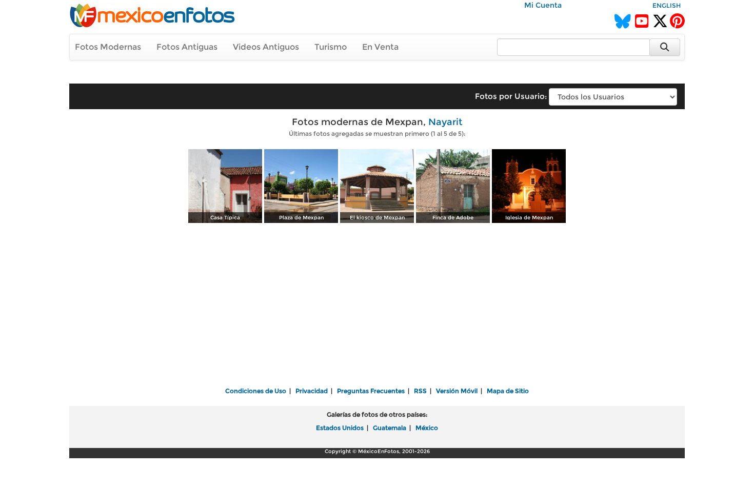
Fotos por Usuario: (511, 96)
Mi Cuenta (543, 5)
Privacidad (311, 391)
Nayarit (445, 122)
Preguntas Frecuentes (371, 391)
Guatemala (389, 428)
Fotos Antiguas (186, 47)
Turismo (330, 47)
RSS (420, 391)
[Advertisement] (377, 306)
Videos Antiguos (266, 47)
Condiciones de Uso (255, 391)
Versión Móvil (457, 391)
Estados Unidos (340, 428)
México (426, 428)
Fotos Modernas (108, 47)
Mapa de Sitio (508, 391)
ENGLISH (666, 5)
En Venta (380, 47)
